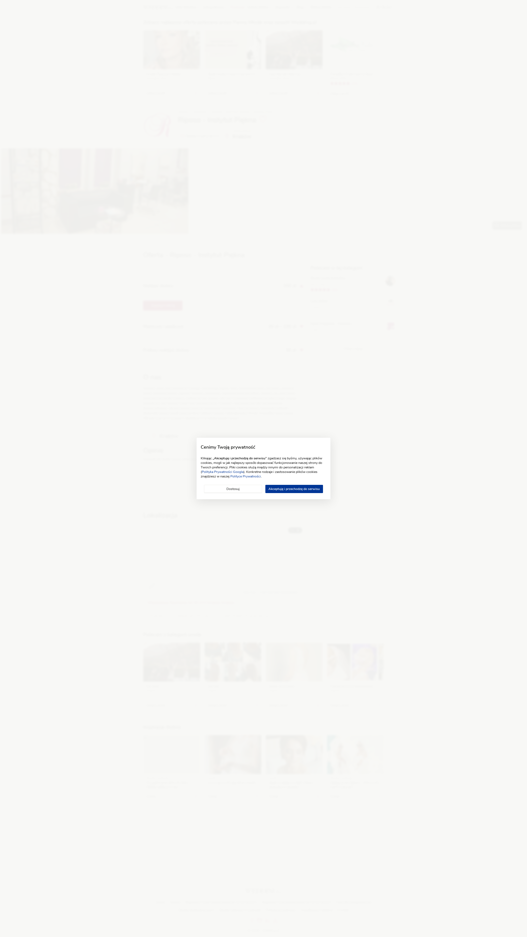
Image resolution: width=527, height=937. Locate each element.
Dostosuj (233, 489)
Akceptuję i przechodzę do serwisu (294, 489)
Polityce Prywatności (245, 476)
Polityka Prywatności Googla (223, 472)
